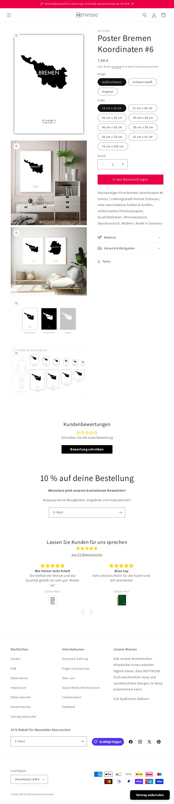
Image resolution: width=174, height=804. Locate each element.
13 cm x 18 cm (112, 108)
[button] (9, 15)
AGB (13, 668)
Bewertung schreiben (87, 449)
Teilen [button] (106, 261)
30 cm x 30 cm (112, 118)
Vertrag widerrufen (23, 716)
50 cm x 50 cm (143, 127)
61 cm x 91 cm (143, 137)
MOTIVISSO (25, 794)
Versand (116, 66)
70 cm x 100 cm (113, 146)
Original (108, 91)
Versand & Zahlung (75, 659)
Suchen (16, 659)
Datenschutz (19, 678)
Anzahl (102, 156)
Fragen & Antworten (76, 668)
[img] (87, 548)
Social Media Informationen (81, 688)
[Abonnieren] (120, 513)
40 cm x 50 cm (112, 127)
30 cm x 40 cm (143, 118)
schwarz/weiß (142, 82)
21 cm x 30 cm (143, 108)
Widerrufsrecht (21, 697)
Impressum (18, 688)
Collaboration (71, 697)
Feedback (68, 707)
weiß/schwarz (112, 82)
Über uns (68, 678)
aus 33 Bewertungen (87, 554)
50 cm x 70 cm (112, 137)
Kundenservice (21, 707)
